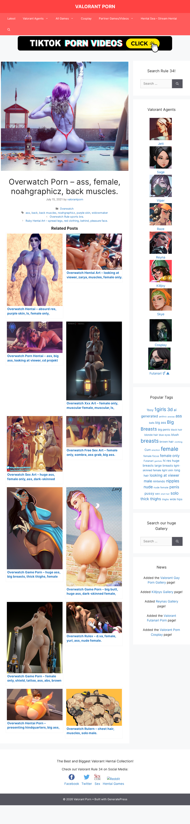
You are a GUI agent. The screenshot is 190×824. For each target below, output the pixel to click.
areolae (171, 416)
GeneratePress (117, 799)
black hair (176, 429)
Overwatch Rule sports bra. (67, 216)
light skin (167, 470)
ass (28, 212)
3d (170, 409)
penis (174, 487)
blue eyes (164, 434)
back (35, 212)
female (169, 449)
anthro (163, 416)
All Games (62, 18)
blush (175, 435)
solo (174, 493)
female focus (151, 456)
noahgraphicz (66, 212)
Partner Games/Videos (114, 18)
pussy (149, 493)
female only (170, 455)
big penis (164, 429)
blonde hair (151, 434)
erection (156, 450)
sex (157, 493)
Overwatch (67, 208)
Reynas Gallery (167, 601)
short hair (165, 494)
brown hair (167, 441)
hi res (167, 461)
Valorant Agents (33, 18)
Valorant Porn (95, 6)
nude (148, 487)
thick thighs (150, 498)
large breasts (164, 465)
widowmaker (100, 212)
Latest (11, 18)
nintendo (159, 481)
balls (151, 422)
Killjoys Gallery (162, 592)
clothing (178, 442)
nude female (161, 487)
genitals (158, 461)
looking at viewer (164, 475)
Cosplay (86, 18)
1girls (160, 409)
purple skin (83, 212)
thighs (165, 499)
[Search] (177, 83)
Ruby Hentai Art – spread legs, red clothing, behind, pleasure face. (67, 220)
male (148, 481)
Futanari (148, 460)
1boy (150, 410)
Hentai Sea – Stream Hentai (159, 18)
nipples (172, 481)
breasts (150, 441)
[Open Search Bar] (9, 29)
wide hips (176, 499)
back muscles (47, 212)
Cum (148, 450)
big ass (160, 422)
